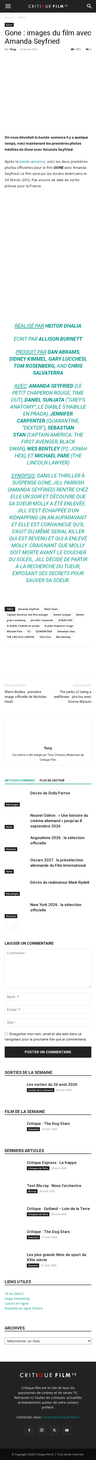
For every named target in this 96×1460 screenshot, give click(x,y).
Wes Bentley (63, 637)
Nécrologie (12, 804)
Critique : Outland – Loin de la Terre (58, 1208)
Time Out (45, 637)
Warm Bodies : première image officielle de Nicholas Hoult (26, 697)
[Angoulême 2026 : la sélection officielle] (16, 843)
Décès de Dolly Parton (50, 793)
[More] (52, 59)
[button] (7, 6)
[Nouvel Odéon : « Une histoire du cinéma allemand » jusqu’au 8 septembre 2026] (16, 821)
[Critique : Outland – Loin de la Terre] (14, 1218)
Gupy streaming (17, 1298)
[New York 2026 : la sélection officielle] (16, 910)
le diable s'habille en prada (23, 625)
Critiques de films (38, 1168)
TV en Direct (14, 1293)
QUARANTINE (44, 631)
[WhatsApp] (41, 59)
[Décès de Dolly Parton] (16, 798)
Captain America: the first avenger (27, 614)
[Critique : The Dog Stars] (14, 1133)
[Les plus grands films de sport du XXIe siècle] (14, 1264)
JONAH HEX (65, 620)
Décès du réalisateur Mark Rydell (59, 882)
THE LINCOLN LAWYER (20, 637)
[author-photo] (48, 741)
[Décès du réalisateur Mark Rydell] (16, 888)
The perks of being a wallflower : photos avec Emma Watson (72, 697)
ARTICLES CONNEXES (20, 780)
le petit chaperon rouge (59, 625)
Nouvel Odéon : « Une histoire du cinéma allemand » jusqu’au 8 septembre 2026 (59, 820)
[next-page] (15, 927)
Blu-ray (32, 1191)
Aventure (33, 1129)
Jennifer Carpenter (42, 620)
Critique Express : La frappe (52, 1162)
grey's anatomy (16, 620)
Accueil (9, 17)
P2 (29, 631)
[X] (20, 59)
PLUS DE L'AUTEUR (52, 780)
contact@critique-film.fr (61, 1417)
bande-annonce (32, 161)
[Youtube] (67, 1430)
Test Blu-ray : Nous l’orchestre (54, 1185)
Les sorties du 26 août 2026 (52, 1084)
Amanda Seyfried (28, 609)
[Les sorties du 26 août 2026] (14, 1094)
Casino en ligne (17, 1303)
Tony (13, 49)
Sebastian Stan (66, 631)
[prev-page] (7, 927)
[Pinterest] (30, 59)
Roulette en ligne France (24, 1308)
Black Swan (51, 609)
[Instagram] (41, 1430)
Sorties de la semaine (28, 1072)
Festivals (11, 849)
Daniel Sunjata (62, 614)
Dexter (80, 614)
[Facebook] (9, 59)
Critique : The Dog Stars (48, 1123)
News (22, 17)
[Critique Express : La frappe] (14, 1172)
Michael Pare (14, 631)
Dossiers (33, 1265)
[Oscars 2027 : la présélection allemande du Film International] (16, 865)
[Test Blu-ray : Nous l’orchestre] (14, 1195)
